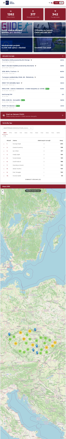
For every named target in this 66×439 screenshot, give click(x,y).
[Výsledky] (31, 60)
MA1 (16, 132)
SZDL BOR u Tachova (9, 71)
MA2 (26, 132)
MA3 (36, 132)
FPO (10, 132)
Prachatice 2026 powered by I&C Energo (16, 60)
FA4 (52, 132)
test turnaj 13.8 (7, 94)
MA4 (47, 132)
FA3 (42, 132)
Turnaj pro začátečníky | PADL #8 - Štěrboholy (18, 77)
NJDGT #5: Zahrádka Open (11, 83)
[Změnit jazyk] (52, 2)
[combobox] (17, 128)
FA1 (21, 132)
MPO (4, 132)
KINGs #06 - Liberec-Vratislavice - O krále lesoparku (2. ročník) (23, 88)
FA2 (31, 132)
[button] (37, 346)
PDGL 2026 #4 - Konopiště (11, 100)
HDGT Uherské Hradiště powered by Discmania (18, 66)
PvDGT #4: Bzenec (8, 106)
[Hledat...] (49, 2)
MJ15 (58, 132)
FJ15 (4, 136)
